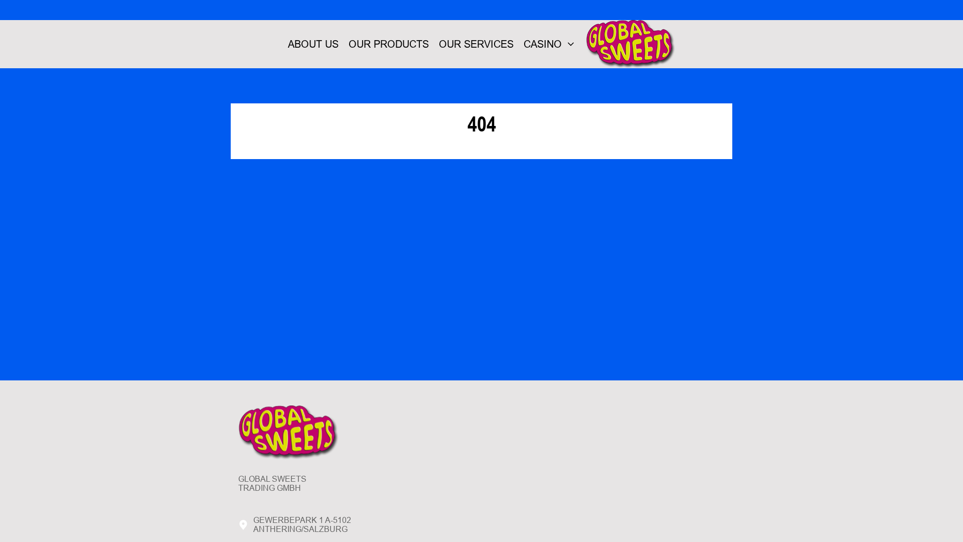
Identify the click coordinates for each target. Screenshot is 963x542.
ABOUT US (313, 44)
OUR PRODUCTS (389, 44)
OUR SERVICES (476, 44)
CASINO (543, 44)
